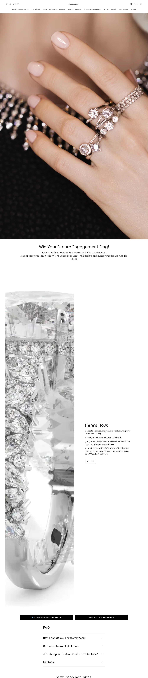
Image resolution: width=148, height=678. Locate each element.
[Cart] (141, 4)
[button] (136, 4)
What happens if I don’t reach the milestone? (70, 654)
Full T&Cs (48, 662)
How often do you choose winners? (64, 638)
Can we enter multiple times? (61, 646)
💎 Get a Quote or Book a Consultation (46, 617)
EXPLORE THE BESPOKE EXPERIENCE (101, 617)
